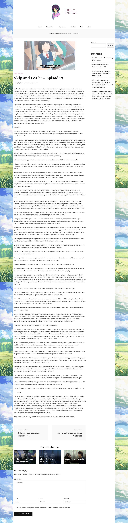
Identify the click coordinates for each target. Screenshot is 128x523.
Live (81, 27)
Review (73, 27)
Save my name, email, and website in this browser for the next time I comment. (43, 508)
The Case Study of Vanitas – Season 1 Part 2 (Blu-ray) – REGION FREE (101, 73)
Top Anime (62, 27)
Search (93, 42)
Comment (17, 479)
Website (66, 498)
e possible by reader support (39, 417)
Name (16, 498)
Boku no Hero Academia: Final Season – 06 (24, 460)
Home (40, 27)
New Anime (50, 27)
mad (27, 417)
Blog (89, 27)
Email (41, 498)
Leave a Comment (32, 83)
